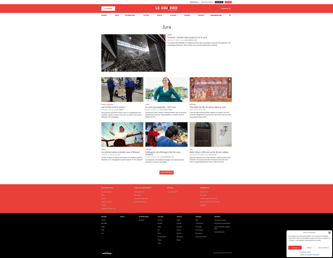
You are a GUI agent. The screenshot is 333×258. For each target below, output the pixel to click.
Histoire (179, 230)
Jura (191, 149)
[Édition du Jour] (216, 14)
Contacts (103, 205)
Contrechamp (199, 223)
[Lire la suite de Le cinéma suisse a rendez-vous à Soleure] (122, 134)
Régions (104, 216)
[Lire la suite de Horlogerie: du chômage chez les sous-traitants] (166, 134)
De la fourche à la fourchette (222, 223)
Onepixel (219, 252)
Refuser (309, 247)
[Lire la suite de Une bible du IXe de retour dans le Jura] (211, 89)
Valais (103, 227)
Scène (147, 104)
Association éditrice (106, 192)
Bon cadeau (203, 195)
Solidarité (141, 220)
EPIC (231, 252)
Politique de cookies (305, 252)
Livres (159, 227)
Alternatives (180, 237)
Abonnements (204, 192)
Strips (159, 243)
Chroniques (198, 227)
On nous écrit (199, 230)
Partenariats (137, 195)
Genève (170, 35)
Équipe (103, 195)
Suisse (122, 216)
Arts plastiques (162, 237)
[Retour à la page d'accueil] (166, 9)
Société (179, 216)
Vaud (102, 230)
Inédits (159, 240)
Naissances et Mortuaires (141, 198)
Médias (179, 240)
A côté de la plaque (200, 237)
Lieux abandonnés (219, 232)
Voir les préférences (323, 247)
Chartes (103, 198)
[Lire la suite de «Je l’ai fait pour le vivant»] (122, 89)
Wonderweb (226, 252)
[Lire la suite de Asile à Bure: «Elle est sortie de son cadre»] (211, 134)
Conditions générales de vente (208, 198)
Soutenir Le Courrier (106, 202)
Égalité (178, 220)
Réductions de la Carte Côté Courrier (210, 202)
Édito (196, 220)
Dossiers (217, 216)
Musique (160, 223)
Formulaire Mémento (140, 202)
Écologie (179, 223)
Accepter (295, 247)
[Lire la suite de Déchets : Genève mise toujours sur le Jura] (133, 53)
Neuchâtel (104, 223)
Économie (148, 149)
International (144, 216)
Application (203, 205)
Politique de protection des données (309, 254)
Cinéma (103, 149)
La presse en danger (220, 220)
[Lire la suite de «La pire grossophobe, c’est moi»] (166, 89)
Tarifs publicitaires (139, 192)
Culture (160, 216)
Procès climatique (107, 104)
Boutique (170, 188)
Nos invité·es (198, 233)
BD (158, 230)
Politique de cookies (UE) (108, 208)
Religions (193, 104)
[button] (329, 232)
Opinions (198, 216)
